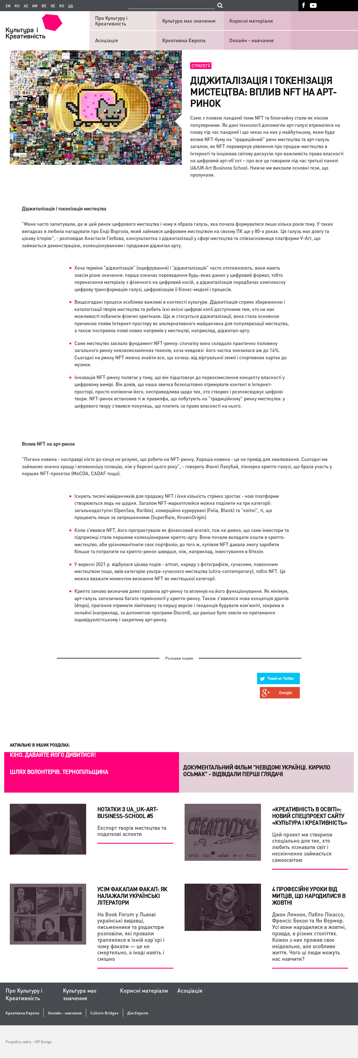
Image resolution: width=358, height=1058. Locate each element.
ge (53, 6)
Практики (193, 760)
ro (61, 6)
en (8, 6)
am (34, 6)
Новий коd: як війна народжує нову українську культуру (264, 771)
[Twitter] (278, 678)
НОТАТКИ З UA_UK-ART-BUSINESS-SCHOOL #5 (127, 812)
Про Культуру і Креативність (111, 21)
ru (17, 6)
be (44, 6)
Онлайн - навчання (251, 40)
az (26, 6)
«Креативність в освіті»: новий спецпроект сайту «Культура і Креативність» (309, 815)
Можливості (23, 760)
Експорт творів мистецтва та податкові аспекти (131, 831)
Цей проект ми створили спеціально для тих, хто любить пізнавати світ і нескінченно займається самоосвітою (302, 847)
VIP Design (43, 1041)
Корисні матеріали (251, 20)
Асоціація (106, 40)
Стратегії (201, 65)
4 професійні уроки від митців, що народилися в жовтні (309, 895)
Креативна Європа (184, 40)
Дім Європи (137, 1013)
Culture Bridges (104, 1013)
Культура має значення (189, 20)
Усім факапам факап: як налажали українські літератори (132, 895)
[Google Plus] (280, 693)
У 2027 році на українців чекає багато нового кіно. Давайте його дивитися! (73, 775)
